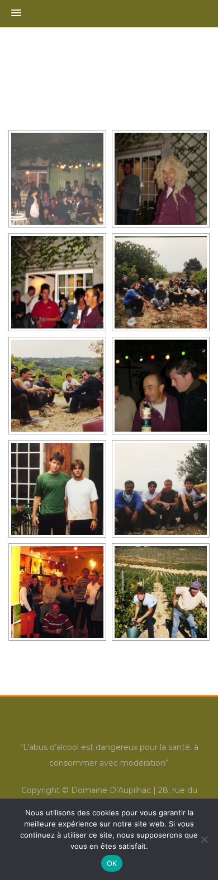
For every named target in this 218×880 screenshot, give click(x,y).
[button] (16, 13)
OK (112, 863)
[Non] (204, 839)
